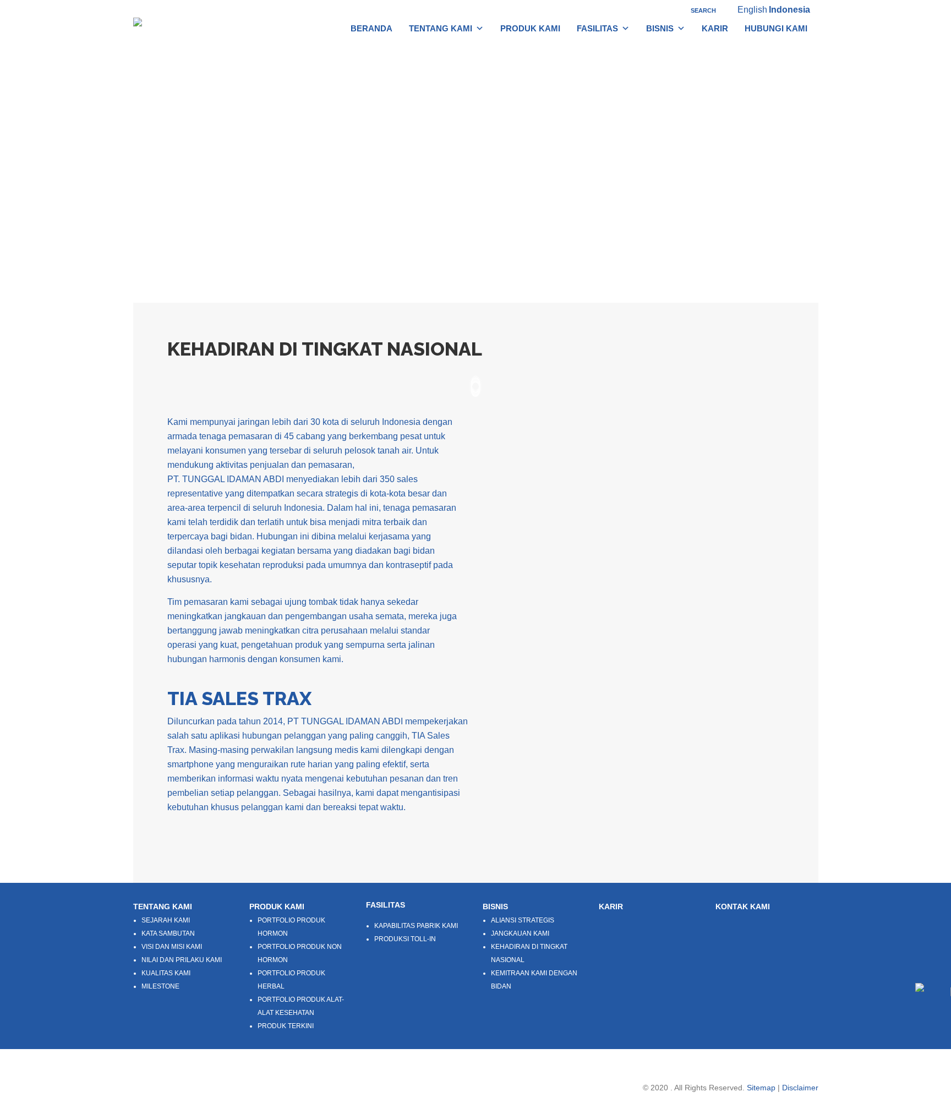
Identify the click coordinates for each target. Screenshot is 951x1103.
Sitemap (761, 1087)
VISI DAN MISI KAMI (171, 947)
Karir (715, 28)
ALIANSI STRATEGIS (522, 920)
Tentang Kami (440, 28)
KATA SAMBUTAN (168, 933)
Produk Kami (530, 28)
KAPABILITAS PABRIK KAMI (416, 926)
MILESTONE (160, 986)
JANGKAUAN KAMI (520, 933)
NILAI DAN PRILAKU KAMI (181, 960)
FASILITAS (385, 904)
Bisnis (660, 28)
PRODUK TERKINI (286, 1026)
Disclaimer (800, 1087)
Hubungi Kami (776, 28)
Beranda (371, 28)
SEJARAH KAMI (165, 920)
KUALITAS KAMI (165, 973)
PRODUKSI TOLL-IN (405, 939)
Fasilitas (597, 28)
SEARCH (702, 10)
